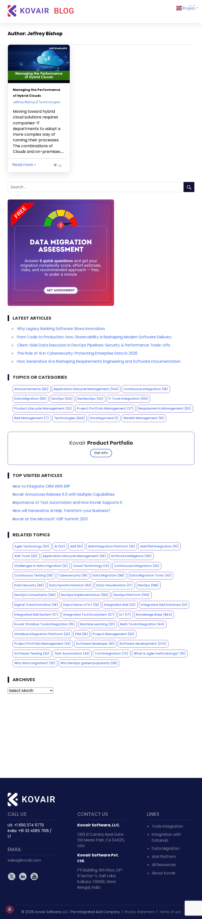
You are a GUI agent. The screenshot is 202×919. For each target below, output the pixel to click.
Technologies (49, 102)
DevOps (62, 398)
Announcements (31, 389)
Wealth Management (144, 418)
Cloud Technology (91, 566)
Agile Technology (32, 546)
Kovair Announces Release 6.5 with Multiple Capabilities (64, 494)
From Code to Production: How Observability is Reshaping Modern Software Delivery (94, 337)
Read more (23, 164)
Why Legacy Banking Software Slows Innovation (61, 328)
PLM (81, 634)
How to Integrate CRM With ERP (41, 486)
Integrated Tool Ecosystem (89, 614)
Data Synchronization (70, 585)
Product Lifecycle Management (43, 408)
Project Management (114, 634)
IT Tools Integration (128, 398)
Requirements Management (164, 408)
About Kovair (163, 873)
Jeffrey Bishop (24, 102)
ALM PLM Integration (159, 546)
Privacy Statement (139, 912)
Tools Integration (167, 826)
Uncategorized (104, 418)
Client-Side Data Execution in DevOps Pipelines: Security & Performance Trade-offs (93, 345)
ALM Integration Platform (111, 546)
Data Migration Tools (150, 575)
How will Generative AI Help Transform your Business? (61, 510)
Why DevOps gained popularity (89, 663)
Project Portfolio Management (105, 408)
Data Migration (30, 398)
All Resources (164, 864)
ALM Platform (164, 856)
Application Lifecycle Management (86, 389)
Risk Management (31, 418)
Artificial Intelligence (131, 556)
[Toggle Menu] (192, 7)
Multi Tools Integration (142, 624)
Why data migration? (34, 663)
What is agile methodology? (160, 653)
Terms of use (170, 912)
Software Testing (32, 653)
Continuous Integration (145, 389)
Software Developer (95, 643)
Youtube (34, 876)
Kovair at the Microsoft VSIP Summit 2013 (50, 519)
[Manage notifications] (10, 909)
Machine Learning (97, 624)
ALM (76, 546)
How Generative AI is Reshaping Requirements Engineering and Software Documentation (99, 361)
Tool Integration (112, 653)
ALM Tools (26, 556)
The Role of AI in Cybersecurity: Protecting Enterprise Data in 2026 (77, 353)
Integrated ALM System (36, 614)
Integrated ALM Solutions (164, 605)
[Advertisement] (101, 735)
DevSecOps (90, 398)
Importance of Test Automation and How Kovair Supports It (67, 502)
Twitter (12, 876)
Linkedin (22, 876)
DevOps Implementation (85, 595)
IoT (125, 614)
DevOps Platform (131, 595)
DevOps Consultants (35, 595)
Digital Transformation (36, 605)
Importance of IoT (81, 605)
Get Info (101, 453)
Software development (143, 643)
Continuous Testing (33, 575)
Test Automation (72, 653)
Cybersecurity (73, 575)
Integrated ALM (120, 605)
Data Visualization (114, 585)
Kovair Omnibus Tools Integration (44, 624)
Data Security (29, 585)
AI (59, 546)
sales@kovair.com (24, 860)
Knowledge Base (154, 614)
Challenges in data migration (41, 566)
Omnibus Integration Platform (42, 634)
